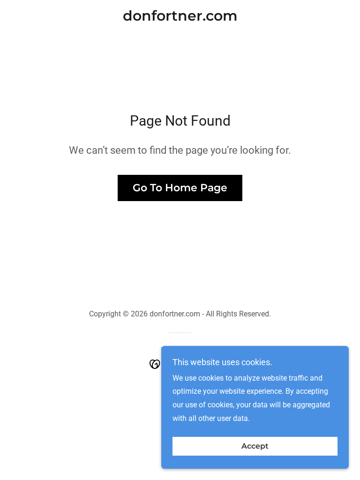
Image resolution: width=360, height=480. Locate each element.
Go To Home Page (180, 187)
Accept (255, 446)
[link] (180, 18)
